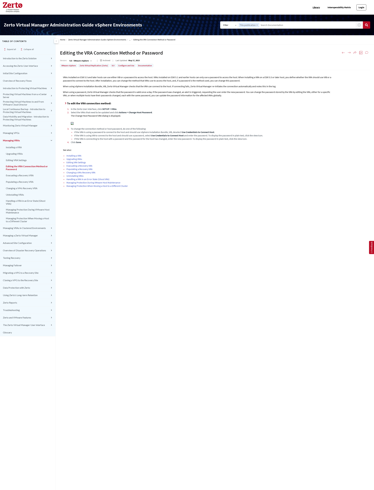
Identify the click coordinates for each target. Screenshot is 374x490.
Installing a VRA (14, 147)
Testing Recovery (11, 257)
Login (361, 7)
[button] (257, 25)
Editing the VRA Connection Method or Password (27, 168)
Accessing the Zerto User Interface (20, 65)
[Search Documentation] (366, 25)
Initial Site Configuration (15, 73)
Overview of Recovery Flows (17, 80)
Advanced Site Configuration (17, 242)
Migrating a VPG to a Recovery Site (20, 272)
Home (62, 39)
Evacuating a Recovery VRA (20, 175)
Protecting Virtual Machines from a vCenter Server (25, 95)
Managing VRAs (11, 140)
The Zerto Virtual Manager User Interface (24, 325)
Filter (225, 25)
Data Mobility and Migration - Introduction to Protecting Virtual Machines (26, 118)
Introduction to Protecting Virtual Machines (25, 88)
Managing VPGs (11, 132)
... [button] (129, 39)
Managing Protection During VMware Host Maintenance (28, 211)
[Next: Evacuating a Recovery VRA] (349, 53)
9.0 (113, 65)
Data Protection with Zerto (16, 287)
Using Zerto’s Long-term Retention (20, 295)
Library (316, 7)
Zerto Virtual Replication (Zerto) (94, 65)
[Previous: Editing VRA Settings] (343, 53)
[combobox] (297, 25)
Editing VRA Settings (16, 160)
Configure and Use (126, 65)
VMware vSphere (68, 65)
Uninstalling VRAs (15, 194)
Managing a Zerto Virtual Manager (20, 235)
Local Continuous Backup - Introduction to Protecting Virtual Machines (24, 110)
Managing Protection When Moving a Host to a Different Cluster (27, 220)
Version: (63, 60)
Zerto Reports (10, 302)
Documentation (145, 65)
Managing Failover (12, 265)
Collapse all (29, 49)
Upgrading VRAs (14, 153)
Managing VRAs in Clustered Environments (24, 228)
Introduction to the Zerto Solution (20, 58)
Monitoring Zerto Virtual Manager (20, 125)
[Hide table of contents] (56, 41)
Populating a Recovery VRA (19, 181)
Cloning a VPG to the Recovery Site (20, 280)
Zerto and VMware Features (17, 317)
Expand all (11, 49)
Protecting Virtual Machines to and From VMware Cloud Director (23, 103)
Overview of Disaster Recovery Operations (24, 250)
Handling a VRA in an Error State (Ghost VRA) (25, 202)
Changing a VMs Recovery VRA (21, 188)
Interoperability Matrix (339, 7)
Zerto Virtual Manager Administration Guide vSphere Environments (97, 39)
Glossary (7, 332)
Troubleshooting (11, 310)
